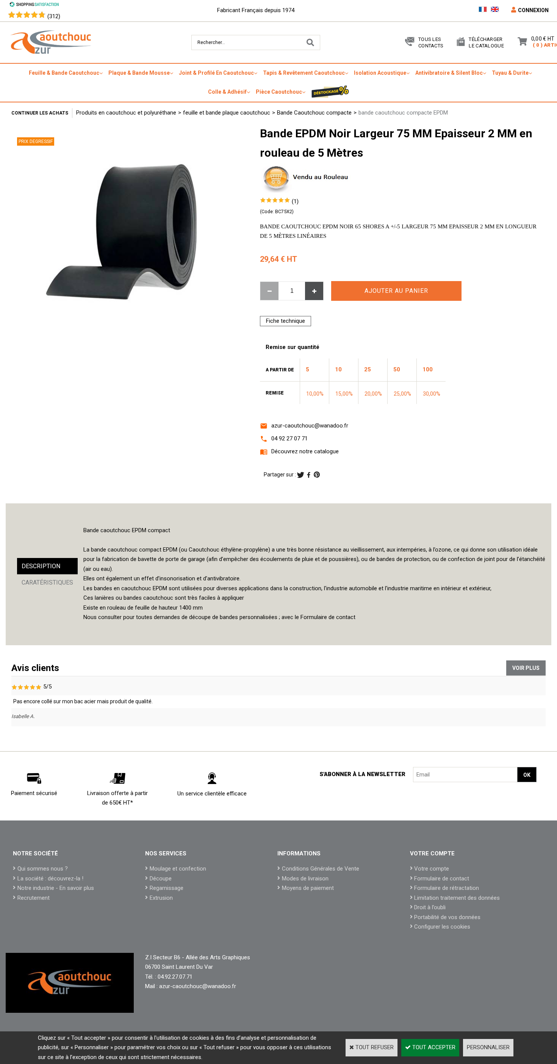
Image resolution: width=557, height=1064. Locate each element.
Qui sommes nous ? (42, 868)
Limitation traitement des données (457, 897)
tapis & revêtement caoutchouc (304, 73)
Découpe (161, 878)
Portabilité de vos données (447, 917)
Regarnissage (166, 888)
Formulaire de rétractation (446, 888)
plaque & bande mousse (139, 73)
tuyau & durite (510, 73)
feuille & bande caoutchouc (64, 73)
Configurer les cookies (442, 926)
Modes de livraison (305, 878)
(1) (295, 201)
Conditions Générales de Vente (320, 868)
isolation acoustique (380, 73)
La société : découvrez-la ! (50, 878)
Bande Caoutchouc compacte (314, 112)
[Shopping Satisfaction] (34, 5)
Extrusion (161, 897)
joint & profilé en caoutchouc (216, 73)
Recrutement (33, 897)
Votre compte (431, 868)
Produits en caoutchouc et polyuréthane (126, 112)
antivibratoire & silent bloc (449, 73)
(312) (53, 16)
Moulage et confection (178, 868)
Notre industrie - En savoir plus (55, 888)
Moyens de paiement (308, 888)
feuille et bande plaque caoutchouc (226, 112)
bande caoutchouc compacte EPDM (403, 112)
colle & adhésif (227, 92)
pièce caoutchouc (279, 92)
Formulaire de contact (441, 878)
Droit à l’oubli (430, 907)
